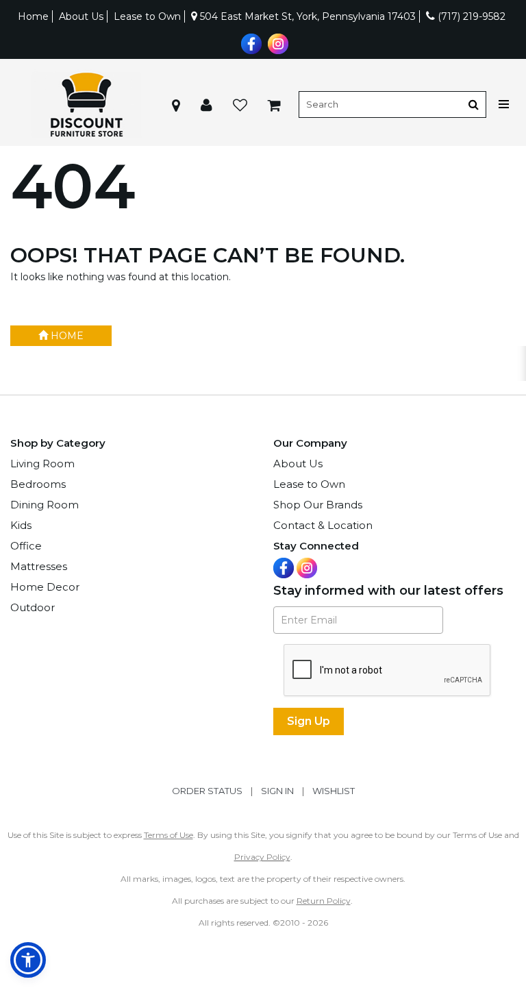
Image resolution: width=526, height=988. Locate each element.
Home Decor (44, 586)
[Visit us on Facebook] (250, 42)
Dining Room (44, 504)
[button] (206, 104)
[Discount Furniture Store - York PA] (86, 104)
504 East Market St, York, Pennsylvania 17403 (306, 16)
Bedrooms (38, 484)
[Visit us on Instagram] (276, 42)
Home (33, 16)
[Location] (176, 104)
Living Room (42, 463)
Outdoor (32, 607)
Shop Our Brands (317, 504)
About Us (81, 16)
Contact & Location (323, 525)
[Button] (474, 104)
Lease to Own (147, 16)
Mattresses (38, 566)
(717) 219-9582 (470, 16)
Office (26, 545)
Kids (21, 525)
